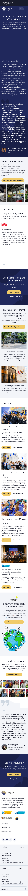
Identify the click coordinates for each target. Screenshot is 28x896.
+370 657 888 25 (6, 862)
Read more (6, 447)
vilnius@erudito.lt (6, 843)
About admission (18, 447)
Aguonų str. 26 (23, 835)
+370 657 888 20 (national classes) (11, 870)
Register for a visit (14, 292)
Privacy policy (4, 877)
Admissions (5, 815)
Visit (21, 8)
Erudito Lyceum (6, 819)
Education (4, 812)
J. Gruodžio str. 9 (22, 856)
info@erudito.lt (5, 864)
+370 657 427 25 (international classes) (12, 871)
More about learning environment (13, 180)
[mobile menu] (26, 8)
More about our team (14, 674)
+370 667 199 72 (6, 841)
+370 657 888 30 (6, 849)
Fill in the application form (21, 2)
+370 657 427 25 (6, 850)
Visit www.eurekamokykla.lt (14, 622)
